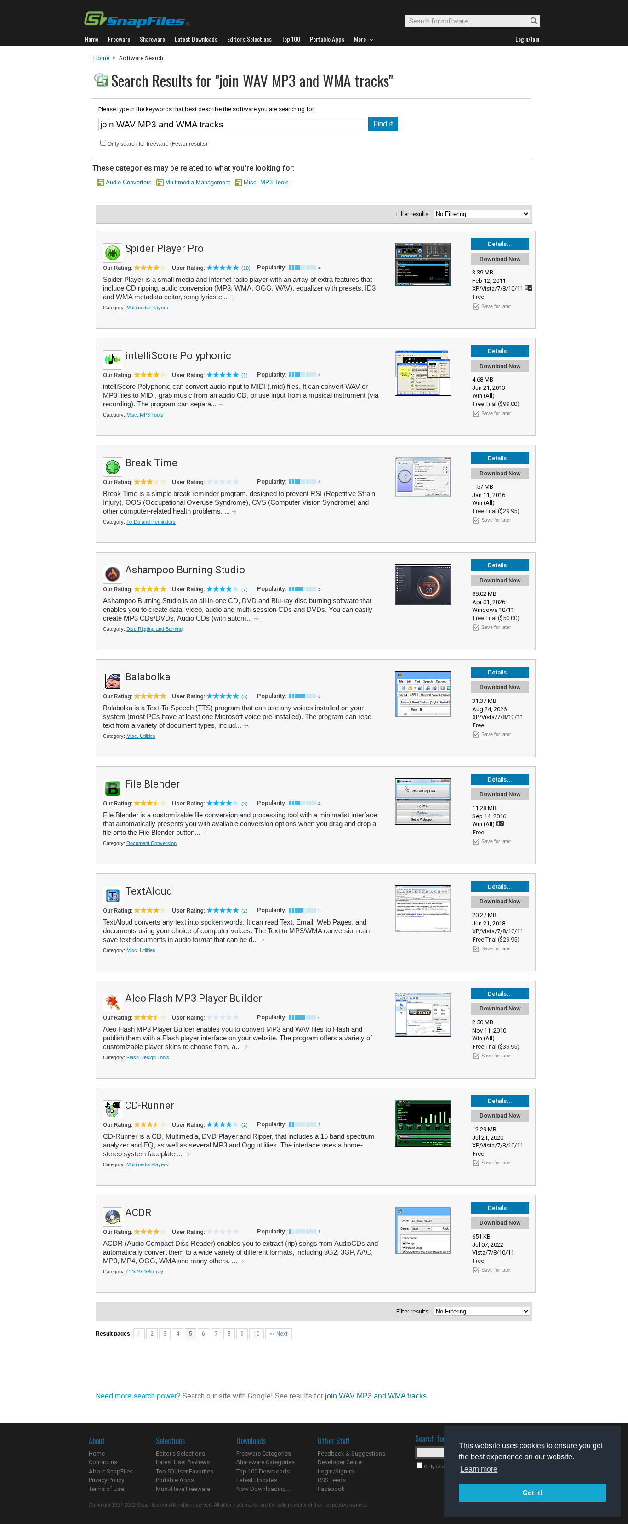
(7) (244, 589)
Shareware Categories (265, 1462)
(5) (244, 696)
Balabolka (148, 677)
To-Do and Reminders (151, 522)
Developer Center (340, 1462)
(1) (244, 375)
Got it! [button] (532, 1492)
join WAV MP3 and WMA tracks (376, 1396)
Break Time (151, 462)
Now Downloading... (263, 1488)
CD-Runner (149, 1105)
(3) (244, 803)
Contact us (103, 1462)
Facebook (331, 1488)
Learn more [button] (478, 1469)
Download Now (500, 259)
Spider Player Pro (164, 248)
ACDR (138, 1212)
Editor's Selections (180, 1453)
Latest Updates (256, 1480)
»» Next (278, 1333)
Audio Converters (129, 182)
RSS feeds (332, 1480)
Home (101, 58)
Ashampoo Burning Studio (185, 570)
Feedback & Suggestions (351, 1453)
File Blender (152, 784)
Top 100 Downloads (263, 1471)
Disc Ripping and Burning (154, 629)
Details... (500, 243)
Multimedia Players (147, 307)
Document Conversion (151, 843)
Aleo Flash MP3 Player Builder (193, 998)
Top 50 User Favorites (184, 1471)
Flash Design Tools (147, 1057)
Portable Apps (175, 1480)
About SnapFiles (111, 1471)
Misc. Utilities (140, 736)
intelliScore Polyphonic (178, 355)
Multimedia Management (197, 182)
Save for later (496, 306)
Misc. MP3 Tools (266, 182)
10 (256, 1333)
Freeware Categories (263, 1453)
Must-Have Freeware (183, 1488)
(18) (246, 268)
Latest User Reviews (183, 1462)
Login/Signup (336, 1471)
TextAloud (148, 891)
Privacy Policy (106, 1480)
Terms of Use (106, 1488)
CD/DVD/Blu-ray (144, 1271)
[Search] (530, 21)
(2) (244, 910)
